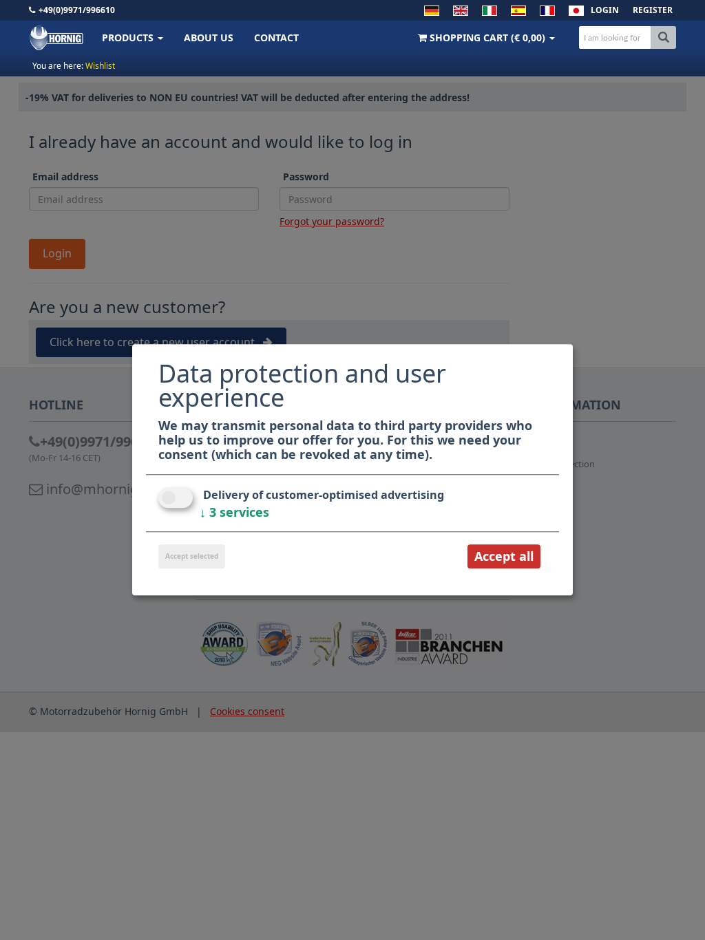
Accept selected (191, 556)
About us (208, 37)
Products (129, 37)
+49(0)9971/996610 (77, 10)
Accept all (504, 556)
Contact (276, 37)
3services (234, 512)
